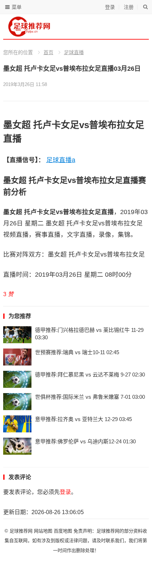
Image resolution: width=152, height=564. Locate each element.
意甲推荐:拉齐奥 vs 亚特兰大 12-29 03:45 (83, 419)
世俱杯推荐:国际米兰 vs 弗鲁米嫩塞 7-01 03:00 (90, 397)
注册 (129, 7)
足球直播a (60, 159)
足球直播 (74, 52)
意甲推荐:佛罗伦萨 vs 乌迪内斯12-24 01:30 (85, 441)
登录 (110, 7)
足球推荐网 (22, 531)
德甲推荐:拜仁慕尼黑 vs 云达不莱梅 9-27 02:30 (90, 375)
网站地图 (43, 531)
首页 (48, 52)
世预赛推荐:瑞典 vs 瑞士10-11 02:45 (77, 352)
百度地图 (63, 531)
